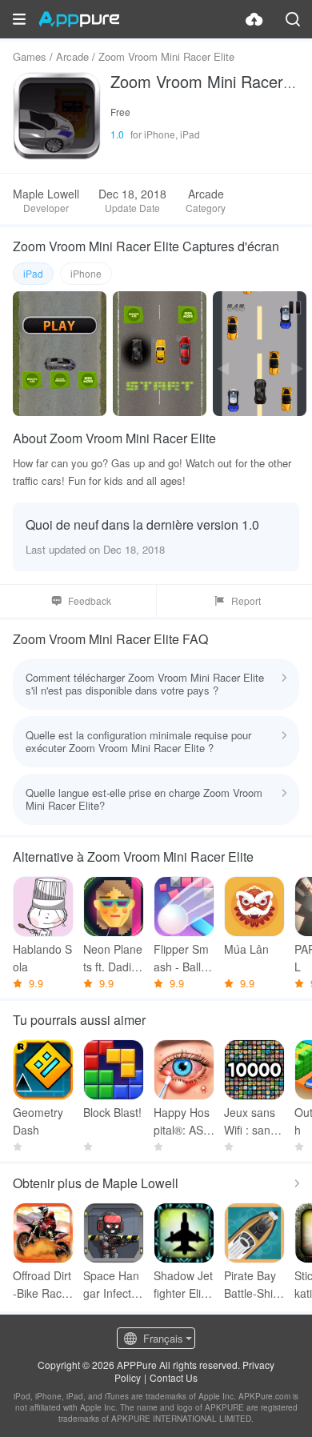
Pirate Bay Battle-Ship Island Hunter (253, 1284)
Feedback (89, 600)
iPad (33, 273)
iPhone (86, 273)
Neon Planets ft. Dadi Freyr (112, 958)
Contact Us (174, 1377)
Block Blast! (112, 1112)
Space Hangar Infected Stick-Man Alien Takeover (113, 1284)
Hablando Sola (42, 958)
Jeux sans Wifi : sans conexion (254, 1121)
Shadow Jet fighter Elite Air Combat (183, 1284)
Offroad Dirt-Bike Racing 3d (42, 1284)
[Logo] (78, 19)
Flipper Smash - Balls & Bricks (181, 958)
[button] (19, 19)
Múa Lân (246, 949)
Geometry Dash (38, 1121)
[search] (293, 19)
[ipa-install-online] (254, 19)
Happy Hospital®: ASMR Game (183, 1121)
